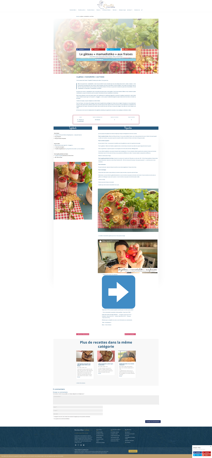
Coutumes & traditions (115, 439)
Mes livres (114, 10)
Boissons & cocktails (100, 442)
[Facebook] (76, 445)
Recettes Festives (90, 10)
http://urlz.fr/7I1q (106, 317)
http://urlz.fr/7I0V (126, 312)
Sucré (97, 56)
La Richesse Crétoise (106, 10)
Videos (106, 56)
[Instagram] (78, 445)
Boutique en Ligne (122, 10)
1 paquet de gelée (58, 155)
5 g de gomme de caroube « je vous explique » (75, 148)
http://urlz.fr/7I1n (122, 316)
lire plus (78, 377)
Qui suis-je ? (127, 432)
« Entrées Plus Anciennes (80, 383)
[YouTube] (84, 445)
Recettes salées (99, 432)
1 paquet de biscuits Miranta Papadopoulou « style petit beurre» (68, 135)
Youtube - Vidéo (111, 56)
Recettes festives (99, 435)
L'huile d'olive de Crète (115, 435)
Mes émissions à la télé (129, 433)
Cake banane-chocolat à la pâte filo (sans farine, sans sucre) (83, 364)
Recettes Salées (73, 10)
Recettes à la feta (99, 439)
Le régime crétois (114, 433)
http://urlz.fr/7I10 (105, 309)
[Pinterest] (81, 445)
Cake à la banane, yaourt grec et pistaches (105, 364)
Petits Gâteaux (129, 366)
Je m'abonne (133, 451)
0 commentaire (119, 56)
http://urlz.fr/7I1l (110, 316)
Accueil (77, 16)
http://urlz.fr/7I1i (127, 314)
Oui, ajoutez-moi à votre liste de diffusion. (62, 418)
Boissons (98, 10)
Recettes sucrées (81, 10)
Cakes (83, 367)
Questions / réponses (129, 440)
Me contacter (127, 442)
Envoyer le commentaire (152, 421)
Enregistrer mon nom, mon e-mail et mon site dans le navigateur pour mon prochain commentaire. (72, 416)
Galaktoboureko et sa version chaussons (126, 364)
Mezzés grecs (99, 437)
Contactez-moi (137, 10)
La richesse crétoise (115, 432)
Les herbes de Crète (115, 437)
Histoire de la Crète (114, 440)
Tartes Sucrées (101, 56)
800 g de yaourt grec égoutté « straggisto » (64, 145)
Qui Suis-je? (129, 10)
